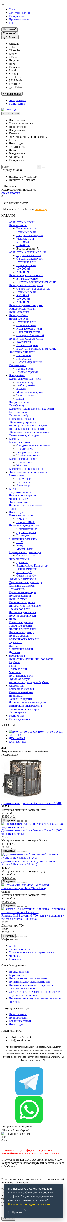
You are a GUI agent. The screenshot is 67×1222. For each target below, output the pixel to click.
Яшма (20, 398)
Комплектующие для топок (26, 468)
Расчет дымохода (20, 719)
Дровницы (16, 695)
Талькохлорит (25, 395)
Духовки (14, 652)
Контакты (15, 959)
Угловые (21, 465)
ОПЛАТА (15, 734)
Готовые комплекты (21, 515)
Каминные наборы (21, 692)
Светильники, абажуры (24, 435)
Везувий (21, 518)
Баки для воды (18, 412)
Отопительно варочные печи (27, 251)
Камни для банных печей (25, 378)
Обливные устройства (23, 422)
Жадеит (21, 388)
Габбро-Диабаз (25, 385)
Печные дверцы (19, 635)
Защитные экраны (20, 699)
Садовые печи (18, 669)
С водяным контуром (29, 235)
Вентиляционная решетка (25, 705)
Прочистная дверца (21, 632)
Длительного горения (22, 495)
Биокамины (16, 475)
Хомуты (21, 545)
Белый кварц (24, 382)
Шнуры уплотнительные (25, 605)
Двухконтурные (26, 532)
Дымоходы (16, 512)
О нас (12, 9)
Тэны (12, 508)
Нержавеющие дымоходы (25, 525)
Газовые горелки (27, 372)
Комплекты (23, 342)
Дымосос (22, 562)
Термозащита (17, 588)
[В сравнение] (25, 821)
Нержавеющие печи (29, 328)
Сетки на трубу (18, 415)
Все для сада (17, 655)
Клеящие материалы (22, 602)
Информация (9, 939)
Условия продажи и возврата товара (32, 952)
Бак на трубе (24, 572)
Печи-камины (18, 225)
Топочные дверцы (20, 625)
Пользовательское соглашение (28, 978)
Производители (19, 19)
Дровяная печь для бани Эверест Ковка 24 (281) (31, 803)
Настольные (24, 482)
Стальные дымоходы (22, 585)
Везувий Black (25, 522)
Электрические (18, 502)
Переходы (22, 535)
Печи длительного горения (26, 285)
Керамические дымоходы (25, 552)
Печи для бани (18, 315)
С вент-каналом (26, 555)
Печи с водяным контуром (26, 305)
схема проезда (10, 192)
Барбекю (14, 662)
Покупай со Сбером (50, 731)
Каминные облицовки (23, 458)
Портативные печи (21, 675)
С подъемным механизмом (33, 445)
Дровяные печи (19, 318)
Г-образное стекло (27, 452)
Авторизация (17, 100)
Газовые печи (17, 365)
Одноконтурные (26, 528)
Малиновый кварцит (29, 392)
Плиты (13, 645)
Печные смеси (18, 598)
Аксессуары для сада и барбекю (29, 682)
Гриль (12, 665)
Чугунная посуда (19, 679)
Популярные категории (16, 1008)
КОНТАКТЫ (17, 741)
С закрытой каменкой (30, 335)
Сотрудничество (19, 12)
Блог (12, 22)
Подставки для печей (22, 615)
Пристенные (24, 462)
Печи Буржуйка (19, 311)
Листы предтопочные (22, 612)
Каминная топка (19, 442)
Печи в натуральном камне (26, 275)
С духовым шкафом (28, 255)
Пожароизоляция (20, 595)
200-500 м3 (23, 271)
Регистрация (17, 103)
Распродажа (16, 16)
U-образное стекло (28, 455)
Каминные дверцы (21, 622)
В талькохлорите (27, 278)
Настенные (23, 355)
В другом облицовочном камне (36, 281)
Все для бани (17, 375)
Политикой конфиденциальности (29, 1204)
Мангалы (15, 672)
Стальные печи (26, 231)
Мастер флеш (24, 548)
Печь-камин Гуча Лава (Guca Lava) (23, 888)
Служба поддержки (13, 965)
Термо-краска (17, 712)
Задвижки (15, 642)
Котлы (13, 488)
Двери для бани (19, 402)
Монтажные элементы (23, 538)
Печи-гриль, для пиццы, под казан (31, 658)
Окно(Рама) (16, 405)
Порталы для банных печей (26, 428)
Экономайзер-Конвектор (32, 565)
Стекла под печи (19, 608)
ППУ (19, 542)
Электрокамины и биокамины (28, 472)
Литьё (13, 618)
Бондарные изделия (21, 418)
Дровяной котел (19, 498)
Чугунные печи (26, 228)
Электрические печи (22, 352)
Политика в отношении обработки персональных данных (31, 986)
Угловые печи (25, 238)
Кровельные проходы (22, 592)
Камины (14, 438)
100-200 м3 (23, 245)
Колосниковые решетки (24, 638)
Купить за (8, 1218)
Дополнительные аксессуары (27, 702)
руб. (10, 37)
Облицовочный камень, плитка (29, 432)
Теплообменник (26, 568)
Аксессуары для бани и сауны (28, 425)
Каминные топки (20, 1021)
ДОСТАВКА (17, 738)
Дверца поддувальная (22, 628)
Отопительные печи (22, 221)
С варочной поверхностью (33, 288)
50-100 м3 (22, 241)
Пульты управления (29, 362)
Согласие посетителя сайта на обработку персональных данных (35, 993)
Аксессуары (24, 485)
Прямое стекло (25, 448)
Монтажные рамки (21, 648)
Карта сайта (16, 975)
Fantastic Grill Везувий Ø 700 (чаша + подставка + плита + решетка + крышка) (32, 917)
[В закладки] (22, 821)
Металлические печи (22, 308)
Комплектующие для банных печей (31, 408)
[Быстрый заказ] (18, 821)
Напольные (23, 358)
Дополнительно (19, 558)
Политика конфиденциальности (29, 981)
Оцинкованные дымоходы (25, 582)
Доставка (15, 955)
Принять (17, 1212)
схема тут (41, 209)
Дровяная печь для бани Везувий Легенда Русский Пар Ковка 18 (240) (28, 862)
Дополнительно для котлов (26, 505)
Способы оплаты (20, 949)
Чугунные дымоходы (22, 578)
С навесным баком (28, 331)
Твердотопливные (20, 492)
